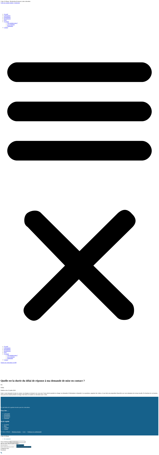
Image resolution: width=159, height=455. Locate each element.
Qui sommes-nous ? (12, 23)
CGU (24, 432)
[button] (79, 187)
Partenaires (10, 26)
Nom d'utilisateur (5, 442)
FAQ (5, 20)
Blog (5, 426)
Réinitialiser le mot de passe (24, 446)
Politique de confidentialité (34, 432)
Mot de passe (4, 443)
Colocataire (7, 413)
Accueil (6, 14)
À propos (6, 21)
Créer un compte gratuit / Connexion (10, 3)
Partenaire (6, 418)
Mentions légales (16, 432)
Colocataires (7, 15)
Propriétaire (7, 415)
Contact (6, 27)
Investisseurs (7, 18)
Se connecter (20, 445)
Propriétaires (7, 17)
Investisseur (7, 416)
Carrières (6, 427)
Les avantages (11, 24)
